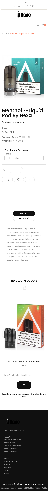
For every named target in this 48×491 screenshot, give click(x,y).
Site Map (7, 473)
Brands (6, 458)
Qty (3, 169)
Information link (10, 449)
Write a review (18, 122)
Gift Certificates (11, 461)
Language (24, 2)
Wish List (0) (30, 6)
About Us (7, 437)
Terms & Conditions (12, 446)
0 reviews (6, 122)
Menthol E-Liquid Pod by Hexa (22, 33)
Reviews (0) (24, 218)
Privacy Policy (9, 443)
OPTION (9, 154)
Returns (7, 470)
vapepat (23, 484)
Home (4, 33)
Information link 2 (11, 452)
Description (24, 213)
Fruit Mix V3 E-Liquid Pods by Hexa (24, 361)
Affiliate (7, 464)
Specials (7, 467)
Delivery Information (12, 440)
